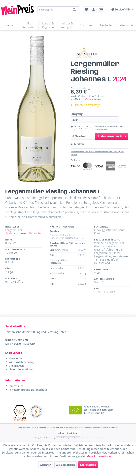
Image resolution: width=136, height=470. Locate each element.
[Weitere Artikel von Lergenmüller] (84, 52)
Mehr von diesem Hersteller (24, 233)
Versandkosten (62, 427)
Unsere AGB (16, 366)
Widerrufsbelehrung (21, 362)
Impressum (15, 386)
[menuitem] (86, 9)
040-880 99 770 (16, 339)
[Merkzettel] (86, 9)
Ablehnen (45, 464)
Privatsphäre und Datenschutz (27, 390)
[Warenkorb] (101, 9)
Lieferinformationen (21, 369)
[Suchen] (74, 9)
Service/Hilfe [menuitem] (122, 9)
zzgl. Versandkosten (91, 99)
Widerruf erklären (68, 433)
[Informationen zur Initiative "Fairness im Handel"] (20, 413)
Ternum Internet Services (84, 438)
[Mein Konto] (93, 9)
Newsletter (15, 358)
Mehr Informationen (99, 456)
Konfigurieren (88, 464)
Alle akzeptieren (65, 464)
